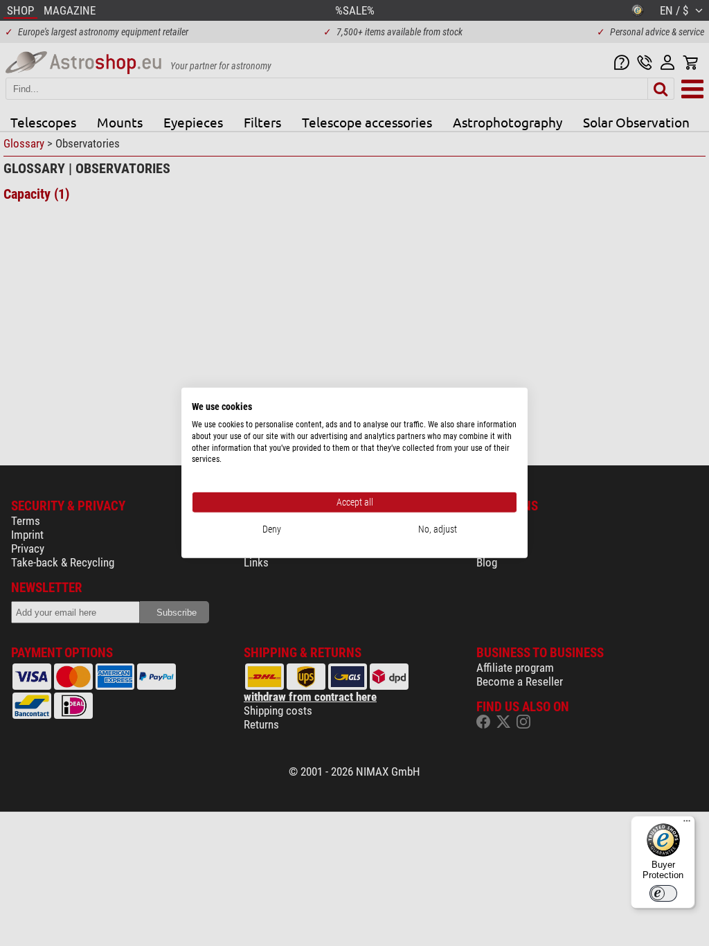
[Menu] (687, 824)
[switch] (663, 893)
